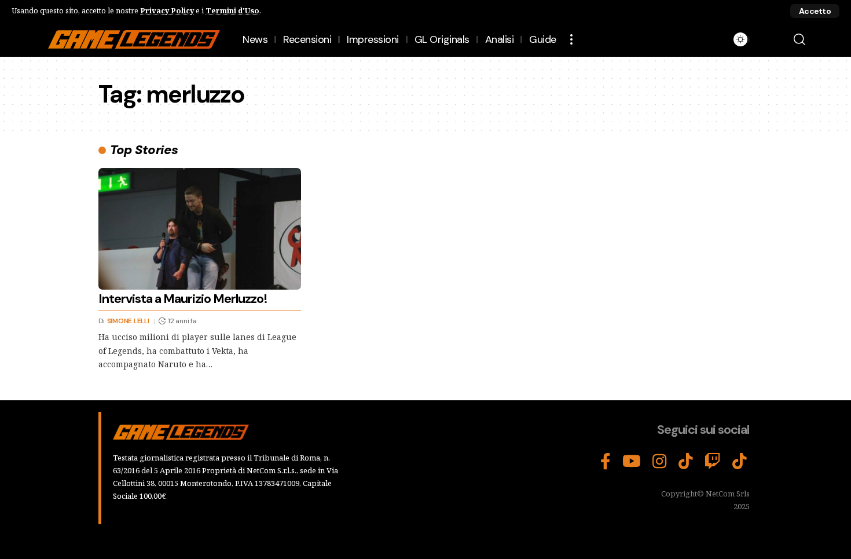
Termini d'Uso (232, 10)
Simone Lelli (128, 321)
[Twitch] (713, 462)
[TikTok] (686, 462)
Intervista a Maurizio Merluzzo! (182, 298)
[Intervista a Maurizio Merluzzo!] (199, 229)
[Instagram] (660, 462)
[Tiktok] (739, 462)
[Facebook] (605, 462)
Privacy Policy (167, 10)
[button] (814, 11)
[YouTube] (631, 462)
